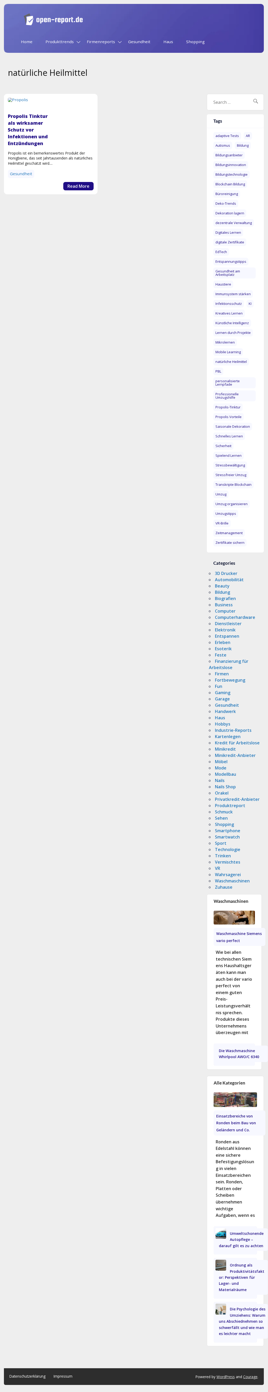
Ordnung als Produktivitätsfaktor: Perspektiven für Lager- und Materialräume (242, 1277)
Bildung (243, 145)
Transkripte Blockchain (233, 484)
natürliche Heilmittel (231, 361)
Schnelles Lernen (229, 436)
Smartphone (227, 831)
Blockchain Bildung (230, 184)
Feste (220, 655)
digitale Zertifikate (229, 242)
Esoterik (223, 649)
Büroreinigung (226, 193)
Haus (168, 41)
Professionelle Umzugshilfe (227, 396)
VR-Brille (222, 523)
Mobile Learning (228, 352)
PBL (218, 371)
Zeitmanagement (229, 532)
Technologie (227, 849)
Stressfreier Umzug (230, 474)
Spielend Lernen (228, 455)
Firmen (222, 674)
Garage (222, 699)
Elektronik (225, 630)
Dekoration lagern (229, 213)
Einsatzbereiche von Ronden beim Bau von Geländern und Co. (236, 1123)
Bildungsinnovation (230, 164)
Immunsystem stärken (233, 294)
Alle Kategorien (229, 1083)
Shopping (195, 41)
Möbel (221, 762)
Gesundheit (139, 41)
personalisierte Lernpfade (227, 383)
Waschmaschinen (232, 881)
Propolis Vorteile (228, 416)
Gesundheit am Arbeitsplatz (227, 273)
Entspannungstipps (230, 261)
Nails (220, 780)
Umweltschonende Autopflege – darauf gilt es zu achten (241, 1239)
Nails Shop (225, 787)
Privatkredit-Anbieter (237, 799)
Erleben (222, 642)
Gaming (222, 692)
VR (217, 868)
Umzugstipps (225, 513)
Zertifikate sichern (229, 542)
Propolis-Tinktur (228, 407)
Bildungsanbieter (229, 155)
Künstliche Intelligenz (232, 323)
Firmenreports (101, 41)
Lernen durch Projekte (233, 332)
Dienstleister (228, 623)
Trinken (223, 856)
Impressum (63, 1376)
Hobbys (222, 724)
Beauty (222, 586)
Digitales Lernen (228, 232)
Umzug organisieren (231, 503)
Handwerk (225, 711)
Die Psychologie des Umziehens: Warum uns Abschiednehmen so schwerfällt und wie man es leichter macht (242, 1321)
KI (250, 303)
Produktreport (230, 805)
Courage (250, 1376)
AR (248, 135)
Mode (220, 768)
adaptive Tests (227, 135)
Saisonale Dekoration (232, 426)
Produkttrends (59, 41)
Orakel (222, 793)
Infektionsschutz (228, 303)
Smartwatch (227, 837)
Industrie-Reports (233, 730)
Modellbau (225, 774)
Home (26, 41)
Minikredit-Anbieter (235, 755)
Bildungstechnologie (231, 174)
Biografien (225, 598)
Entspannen (227, 636)
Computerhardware (235, 617)
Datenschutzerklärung (27, 1376)
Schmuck (224, 812)
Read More (78, 186)
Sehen (221, 818)
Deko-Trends (225, 203)
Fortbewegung (230, 680)
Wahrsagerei (228, 874)
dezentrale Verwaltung (233, 222)
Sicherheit (223, 445)
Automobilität (229, 580)
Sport (220, 843)
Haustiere (223, 284)
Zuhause (223, 887)
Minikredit (225, 749)
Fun (218, 686)
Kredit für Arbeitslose (237, 743)
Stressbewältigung (230, 465)
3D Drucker (226, 573)
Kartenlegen (228, 736)
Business (224, 605)
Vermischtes (227, 862)
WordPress (225, 1376)
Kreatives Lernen (229, 313)
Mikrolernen (225, 342)
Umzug (220, 494)
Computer (225, 611)
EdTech (221, 251)
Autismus (222, 145)
